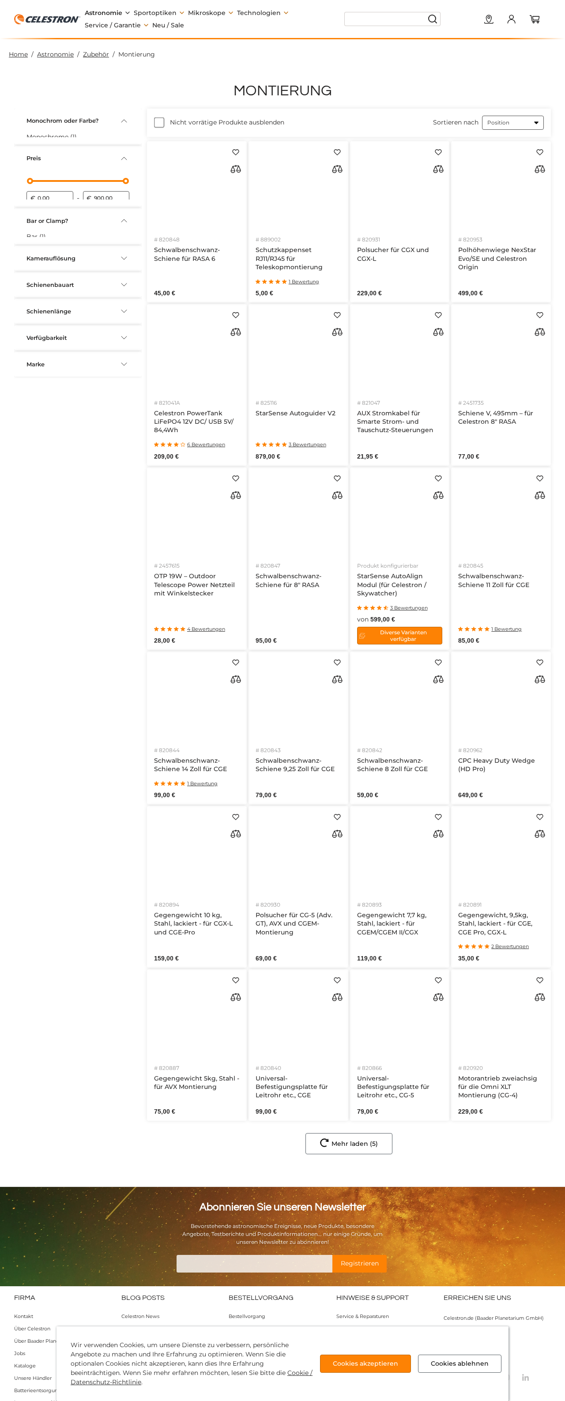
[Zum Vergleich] (235, 169)
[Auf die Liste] (235, 152)
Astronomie (55, 54)
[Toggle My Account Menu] (511, 19)
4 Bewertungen (206, 629)
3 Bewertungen (307, 444)
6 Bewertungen (206, 444)
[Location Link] (489, 19)
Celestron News (140, 1316)
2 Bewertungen (510, 946)
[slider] (30, 184)
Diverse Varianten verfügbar (403, 635)
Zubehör (96, 54)
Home (18, 54)
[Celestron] (47, 19)
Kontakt (23, 1316)
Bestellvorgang (247, 1316)
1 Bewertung (304, 281)
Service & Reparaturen (362, 1316)
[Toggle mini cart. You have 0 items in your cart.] (535, 19)
